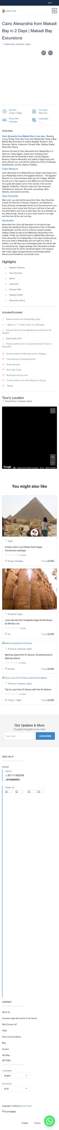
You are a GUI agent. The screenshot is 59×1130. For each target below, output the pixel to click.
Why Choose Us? (9, 1024)
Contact (5, 766)
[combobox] (16, 1075)
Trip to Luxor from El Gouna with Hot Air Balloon (28, 689)
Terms (42, 467)
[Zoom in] (53, 457)
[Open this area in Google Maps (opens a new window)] (7, 467)
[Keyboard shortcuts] (14, 468)
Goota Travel (26, 1105)
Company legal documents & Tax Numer (19, 1018)
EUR (50, 3)
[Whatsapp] (49, 1121)
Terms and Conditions (11, 1036)
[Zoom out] (53, 462)
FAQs (4, 1030)
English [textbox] (7, 1075)
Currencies (7, 1083)
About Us (6, 1012)
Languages (7, 1070)
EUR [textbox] (6, 1088)
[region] (29, 438)
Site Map (6, 1055)
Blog (4, 1043)
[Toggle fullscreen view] (53, 410)
